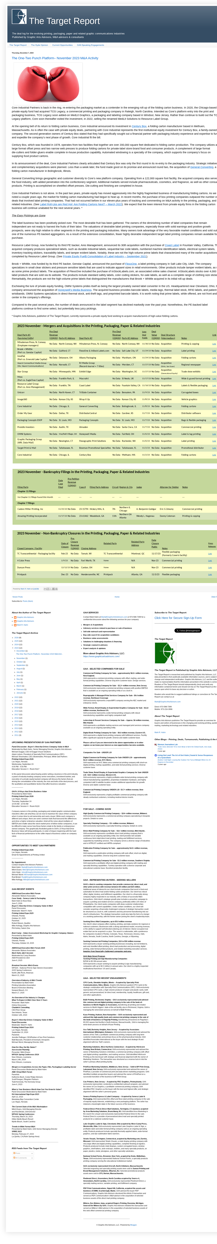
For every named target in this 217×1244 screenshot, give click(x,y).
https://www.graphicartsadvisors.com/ (101, 656)
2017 (16, 715)
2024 (16, 645)
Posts (17, 1153)
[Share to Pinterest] (56, 588)
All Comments (21, 1158)
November (21, 658)
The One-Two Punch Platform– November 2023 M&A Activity (55, 58)
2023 (16, 648)
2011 (16, 735)
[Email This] (45, 588)
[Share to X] (50, 588)
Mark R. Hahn (22, 625)
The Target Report (63, 21)
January (20, 693)
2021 (16, 701)
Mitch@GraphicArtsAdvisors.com (35, 870)
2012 (16, 732)
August (20, 669)
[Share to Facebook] (53, 588)
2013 (16, 728)
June (19, 676)
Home (117, 597)
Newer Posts (18, 597)
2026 (16, 638)
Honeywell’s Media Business (75, 289)
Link (214, 344)
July (18, 672)
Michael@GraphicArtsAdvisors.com (38, 875)
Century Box (139, 126)
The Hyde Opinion (39, 45)
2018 (16, 711)
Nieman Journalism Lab (168, 745)
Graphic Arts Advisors (25, 617)
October (20, 662)
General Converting (201, 167)
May (18, 679)
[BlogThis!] (47, 588)
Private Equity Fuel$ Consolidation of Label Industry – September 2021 (104, 256)
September (21, 665)
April (19, 682)
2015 (16, 721)
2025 (16, 641)
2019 (16, 708)
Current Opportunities (62, 45)
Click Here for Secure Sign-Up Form (178, 617)
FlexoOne (131, 263)
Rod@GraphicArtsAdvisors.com (34, 877)
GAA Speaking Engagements (90, 45)
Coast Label (172, 245)
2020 (16, 704)
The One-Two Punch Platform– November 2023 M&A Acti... (39, 654)
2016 (16, 718)
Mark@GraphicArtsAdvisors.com (35, 867)
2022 (16, 697)
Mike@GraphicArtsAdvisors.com (36, 880)
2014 (16, 725)
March (19, 686)
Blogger (133, 1225)
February (20, 689)
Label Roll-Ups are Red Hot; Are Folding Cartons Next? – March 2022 (81, 204)
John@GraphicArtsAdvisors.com (34, 872)
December (21, 651)
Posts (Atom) (28, 601)
